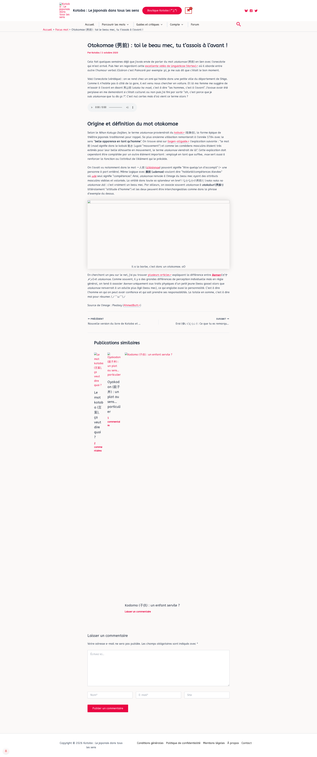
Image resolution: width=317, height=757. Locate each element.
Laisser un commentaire (138, 611)
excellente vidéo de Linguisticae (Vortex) (170, 66)
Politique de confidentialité (183, 743)
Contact (247, 743)
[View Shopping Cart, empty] (188, 10)
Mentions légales (214, 743)
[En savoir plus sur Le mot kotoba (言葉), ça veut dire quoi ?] (98, 369)
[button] (162, 10)
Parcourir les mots (113, 24)
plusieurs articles (159, 274)
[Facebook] (251, 10)
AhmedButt (131, 305)
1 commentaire (113, 422)
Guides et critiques (147, 24)
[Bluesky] (246, 10)
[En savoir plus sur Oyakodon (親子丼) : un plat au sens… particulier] (114, 364)
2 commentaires (98, 447)
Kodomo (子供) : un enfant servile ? (152, 605)
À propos (233, 743)
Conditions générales (150, 743)
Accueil (89, 24)
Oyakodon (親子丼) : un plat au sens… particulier (114, 397)
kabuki (178, 132)
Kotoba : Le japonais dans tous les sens (106, 10)
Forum (195, 24)
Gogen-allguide (177, 141)
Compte (175, 24)
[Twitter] (256, 10)
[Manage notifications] (6, 751)
